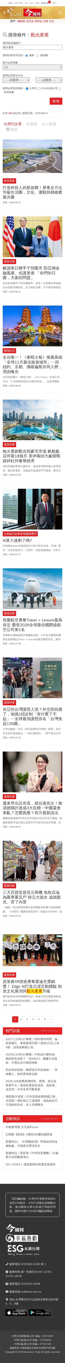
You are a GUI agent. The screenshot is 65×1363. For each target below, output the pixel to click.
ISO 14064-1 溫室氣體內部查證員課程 (30, 1164)
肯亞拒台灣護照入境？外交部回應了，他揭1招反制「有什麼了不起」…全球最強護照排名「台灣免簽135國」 (32, 716)
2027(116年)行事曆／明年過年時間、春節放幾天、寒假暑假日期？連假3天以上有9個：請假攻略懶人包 (32, 1043)
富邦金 (30, 21)
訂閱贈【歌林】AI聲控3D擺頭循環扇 (29, 1134)
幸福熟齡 (9, 92)
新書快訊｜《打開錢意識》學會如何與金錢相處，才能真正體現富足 (32, 1144)
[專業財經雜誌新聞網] (32, 13)
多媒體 (31, 124)
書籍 (14, 129)
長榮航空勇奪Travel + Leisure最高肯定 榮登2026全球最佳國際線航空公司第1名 (32, 625)
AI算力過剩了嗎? (17, 540)
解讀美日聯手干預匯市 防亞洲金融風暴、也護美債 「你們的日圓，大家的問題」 (31, 273)
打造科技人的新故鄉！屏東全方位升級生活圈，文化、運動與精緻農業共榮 (32, 192)
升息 (51, 21)
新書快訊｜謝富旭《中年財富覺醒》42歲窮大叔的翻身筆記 (32, 1155)
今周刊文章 (13, 124)
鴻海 (45, 21)
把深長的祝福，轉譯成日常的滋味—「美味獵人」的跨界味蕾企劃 (32, 1072)
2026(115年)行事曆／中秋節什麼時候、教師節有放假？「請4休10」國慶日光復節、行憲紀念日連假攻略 (32, 1058)
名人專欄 (49, 124)
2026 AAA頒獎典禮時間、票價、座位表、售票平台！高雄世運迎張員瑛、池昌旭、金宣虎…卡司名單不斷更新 (32, 1085)
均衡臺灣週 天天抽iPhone (22, 1127)
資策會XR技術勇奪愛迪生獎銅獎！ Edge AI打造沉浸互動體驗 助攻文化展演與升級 (32, 986)
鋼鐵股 (21, 21)
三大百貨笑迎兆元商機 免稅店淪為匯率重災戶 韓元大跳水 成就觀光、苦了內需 (32, 897)
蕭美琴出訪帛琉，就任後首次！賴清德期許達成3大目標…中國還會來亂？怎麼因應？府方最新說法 (32, 808)
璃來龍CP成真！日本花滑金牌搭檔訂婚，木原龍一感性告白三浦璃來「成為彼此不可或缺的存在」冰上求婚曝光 (32, 1101)
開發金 (38, 21)
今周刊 (33, 88)
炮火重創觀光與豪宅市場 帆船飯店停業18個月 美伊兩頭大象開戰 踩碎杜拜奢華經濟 (31, 456)
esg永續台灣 (49, 88)
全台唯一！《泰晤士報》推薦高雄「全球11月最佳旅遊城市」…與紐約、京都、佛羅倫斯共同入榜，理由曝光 (32, 364)
